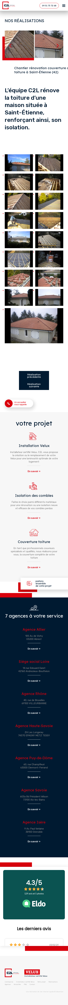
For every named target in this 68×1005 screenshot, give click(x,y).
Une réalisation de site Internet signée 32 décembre (44, 991)
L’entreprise (9, 982)
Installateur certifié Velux (35, 976)
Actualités (17, 984)
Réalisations (53, 982)
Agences (8, 984)
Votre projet (41, 982)
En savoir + (34, 471)
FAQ (25, 984)
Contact (32, 984)
